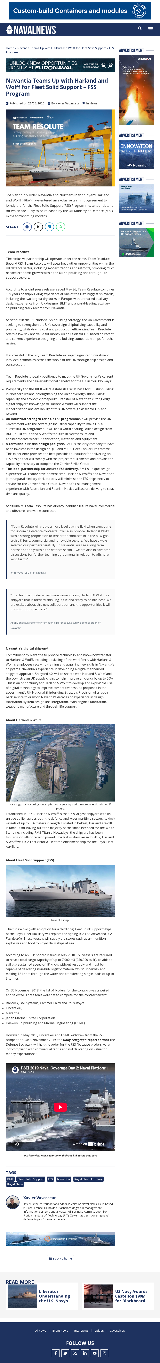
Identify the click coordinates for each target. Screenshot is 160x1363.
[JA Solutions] (80, 18)
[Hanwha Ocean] (60, 1239)
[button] (150, 28)
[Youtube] (95, 1353)
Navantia (63, 1179)
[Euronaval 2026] (60, 65)
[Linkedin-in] (85, 1353)
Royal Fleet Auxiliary (88, 1179)
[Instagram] (104, 1353)
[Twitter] (65, 1353)
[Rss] (75, 1353)
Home (10, 48)
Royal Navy (15, 1184)
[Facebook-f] (56, 1353)
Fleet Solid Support (31, 1179)
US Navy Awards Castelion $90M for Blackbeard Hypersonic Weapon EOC (131, 1301)
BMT (10, 1179)
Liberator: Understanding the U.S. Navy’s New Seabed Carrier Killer (54, 1301)
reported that (86, 1040)
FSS (50, 1179)
